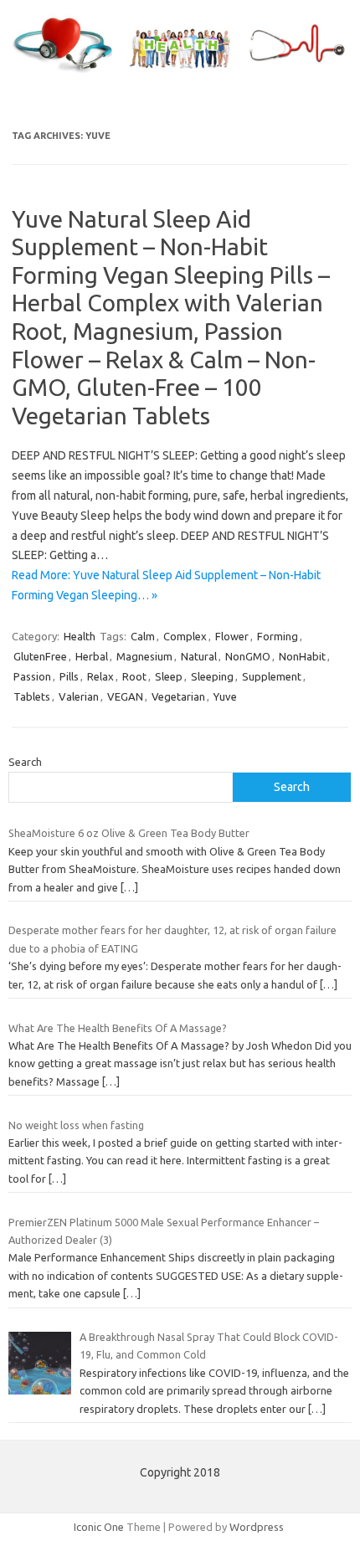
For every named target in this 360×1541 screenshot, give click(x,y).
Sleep (169, 676)
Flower (232, 636)
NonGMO (247, 656)
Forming (277, 636)
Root (134, 676)
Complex (185, 636)
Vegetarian (178, 696)
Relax (100, 676)
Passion (32, 676)
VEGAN (125, 696)
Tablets (31, 696)
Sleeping (212, 676)
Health (79, 636)
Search (25, 762)
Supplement (271, 676)
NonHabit (302, 656)
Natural (199, 656)
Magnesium (144, 656)
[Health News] (180, 73)
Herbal (91, 656)
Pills (69, 676)
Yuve (225, 696)
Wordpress (256, 1527)
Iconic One (99, 1527)
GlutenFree (40, 656)
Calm (143, 636)
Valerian (79, 696)
